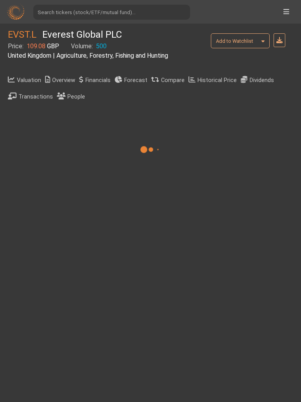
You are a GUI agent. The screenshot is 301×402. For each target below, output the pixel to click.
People (76, 96)
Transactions (35, 96)
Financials (98, 80)
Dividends (262, 80)
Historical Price (217, 80)
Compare (173, 80)
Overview (63, 80)
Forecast (135, 80)
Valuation (29, 80)
